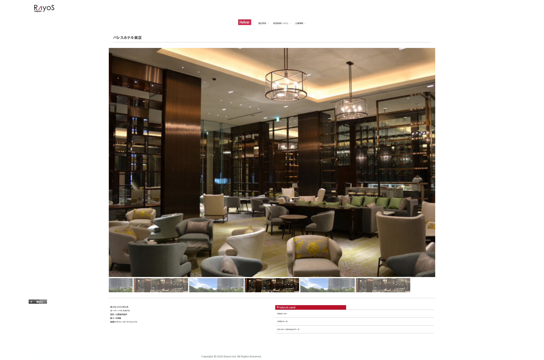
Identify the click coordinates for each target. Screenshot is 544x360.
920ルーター (282, 313)
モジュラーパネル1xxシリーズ (288, 329)
